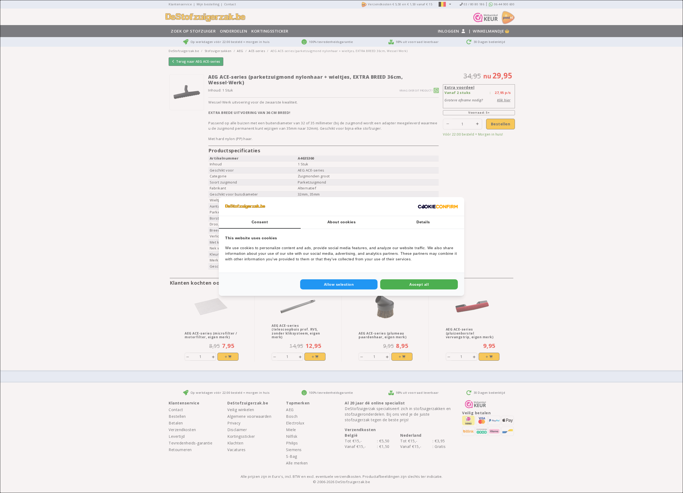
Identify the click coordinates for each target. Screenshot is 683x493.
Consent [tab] (260, 222)
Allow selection (339, 284)
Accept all (419, 284)
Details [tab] (423, 222)
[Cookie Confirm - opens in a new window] (438, 206)
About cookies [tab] (341, 222)
